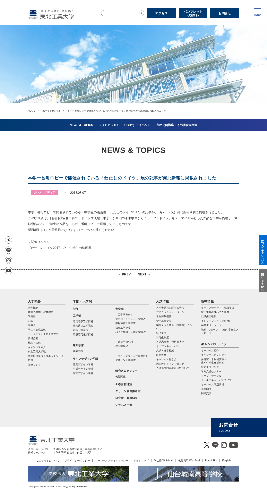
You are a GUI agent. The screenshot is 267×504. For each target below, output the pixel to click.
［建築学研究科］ (125, 341)
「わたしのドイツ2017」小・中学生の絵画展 (59, 247)
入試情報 (162, 301)
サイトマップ (141, 460)
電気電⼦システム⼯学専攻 (130, 318)
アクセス (161, 13)
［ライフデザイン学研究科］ (131, 355)
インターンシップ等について (217, 320)
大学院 (119, 308)
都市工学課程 (80, 330)
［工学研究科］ (124, 314)
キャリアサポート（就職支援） (219, 307)
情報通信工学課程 (83, 325)
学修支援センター (211, 371)
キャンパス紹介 (210, 350)
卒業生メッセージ (211, 325)
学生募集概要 (163, 316)
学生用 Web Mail (163, 460)
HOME (31, 110)
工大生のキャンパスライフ (216, 380)
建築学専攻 (121, 346)
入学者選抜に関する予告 (170, 307)
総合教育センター (126, 370)
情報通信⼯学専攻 (125, 323)
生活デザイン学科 (83, 368)
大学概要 (34, 301)
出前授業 (161, 355)
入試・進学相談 (165, 350)
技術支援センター (211, 366)
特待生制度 (162, 337)
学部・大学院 (82, 301)
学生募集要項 (163, 320)
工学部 (77, 315)
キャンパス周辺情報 (212, 384)
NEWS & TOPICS (51, 110)
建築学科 (78, 350)
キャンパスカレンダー (214, 354)
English (226, 460)
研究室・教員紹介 (126, 397)
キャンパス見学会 (166, 359)
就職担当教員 (208, 316)
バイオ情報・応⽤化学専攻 (130, 332)
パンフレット (193, 13)
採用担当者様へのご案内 (215, 312)
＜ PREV (124, 274)
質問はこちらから (262, 280)
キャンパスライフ (214, 344)
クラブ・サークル (211, 375)
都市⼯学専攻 (123, 327)
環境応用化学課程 (83, 334)
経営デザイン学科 (83, 373)
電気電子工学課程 (83, 321)
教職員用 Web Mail (189, 460)
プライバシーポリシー (77, 460)
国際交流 (206, 393)
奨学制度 (206, 389)
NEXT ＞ (144, 274)
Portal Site (211, 460)
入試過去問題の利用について (172, 368)
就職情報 (207, 301)
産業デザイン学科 (83, 364)
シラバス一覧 (123, 404)
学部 (76, 308)
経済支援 (161, 333)
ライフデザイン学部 (85, 358)
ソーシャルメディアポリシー (111, 460)
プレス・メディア (44, 192)
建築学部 (78, 345)
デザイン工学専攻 (125, 360)
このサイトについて (47, 460)
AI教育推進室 (123, 384)
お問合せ (225, 13)
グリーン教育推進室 (128, 391)
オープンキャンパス (167, 346)
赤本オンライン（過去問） (171, 363)
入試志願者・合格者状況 (170, 341)
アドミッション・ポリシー (171, 312)
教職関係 (120, 376)
